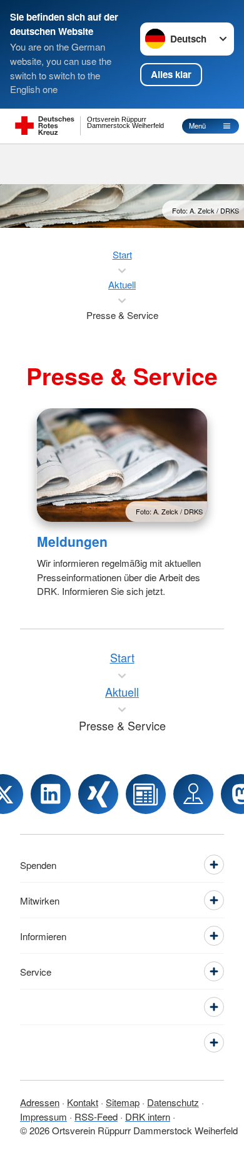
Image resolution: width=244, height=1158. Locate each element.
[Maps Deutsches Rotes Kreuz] (193, 794)
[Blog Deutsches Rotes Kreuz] (146, 794)
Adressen (39, 1102)
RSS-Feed (96, 1116)
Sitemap (123, 1102)
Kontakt (82, 1102)
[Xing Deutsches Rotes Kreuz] (98, 794)
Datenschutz (173, 1102)
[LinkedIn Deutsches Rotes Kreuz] (51, 794)
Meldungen (72, 541)
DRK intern (147, 1116)
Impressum (43, 1116)
